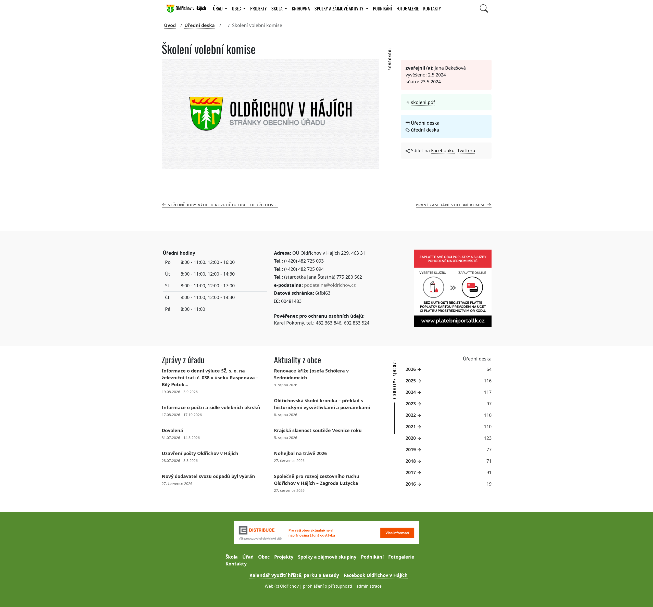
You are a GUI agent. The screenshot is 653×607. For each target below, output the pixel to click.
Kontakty (432, 8)
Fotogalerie (407, 8)
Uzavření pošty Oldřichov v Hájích (200, 453)
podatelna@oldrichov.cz (330, 285)
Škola (231, 557)
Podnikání (382, 8)
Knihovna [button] (301, 8)
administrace (369, 586)
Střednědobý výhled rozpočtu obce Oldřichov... (223, 204)
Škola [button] (277, 8)
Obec (264, 557)
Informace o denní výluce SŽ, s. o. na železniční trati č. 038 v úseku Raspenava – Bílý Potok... (210, 378)
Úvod (170, 25)
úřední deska (425, 130)
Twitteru (466, 150)
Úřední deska (199, 25)
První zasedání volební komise (450, 204)
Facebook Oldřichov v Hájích (376, 575)
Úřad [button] (218, 8)
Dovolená (172, 430)
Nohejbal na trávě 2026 (300, 453)
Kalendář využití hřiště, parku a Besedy (294, 575)
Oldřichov (289, 586)
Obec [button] (237, 8)
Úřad (248, 557)
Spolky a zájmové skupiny (327, 557)
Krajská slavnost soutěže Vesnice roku (318, 430)
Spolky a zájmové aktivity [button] (340, 8)
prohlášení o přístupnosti (327, 586)
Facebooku (443, 150)
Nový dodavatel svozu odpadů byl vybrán (208, 476)
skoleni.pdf (423, 102)
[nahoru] (641, 595)
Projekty (258, 8)
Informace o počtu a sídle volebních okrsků (211, 407)
